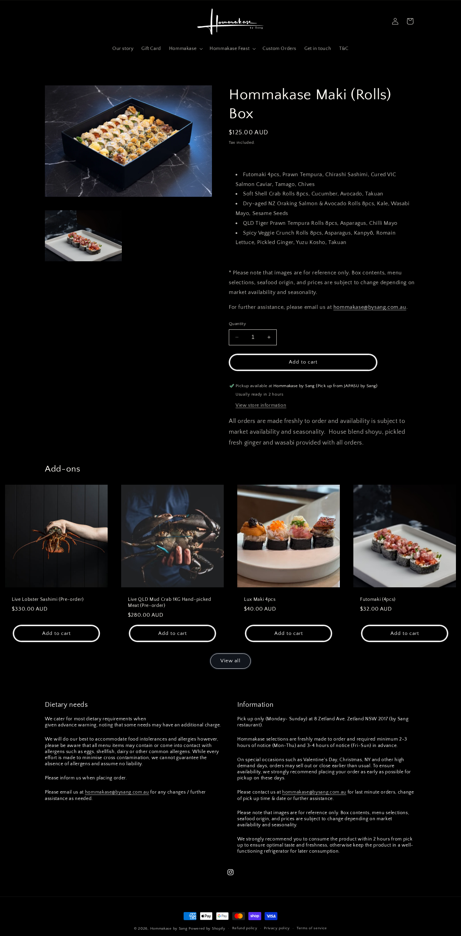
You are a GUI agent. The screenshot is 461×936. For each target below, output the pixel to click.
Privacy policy (277, 928)
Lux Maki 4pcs (260, 599)
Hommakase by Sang (169, 929)
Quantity (237, 323)
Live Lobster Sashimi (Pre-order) (48, 599)
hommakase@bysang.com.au (369, 307)
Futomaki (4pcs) (378, 599)
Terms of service (312, 928)
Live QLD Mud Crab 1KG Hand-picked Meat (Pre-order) (169, 602)
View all (230, 661)
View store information (261, 405)
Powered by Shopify (207, 929)
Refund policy (244, 928)
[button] (185, 49)
